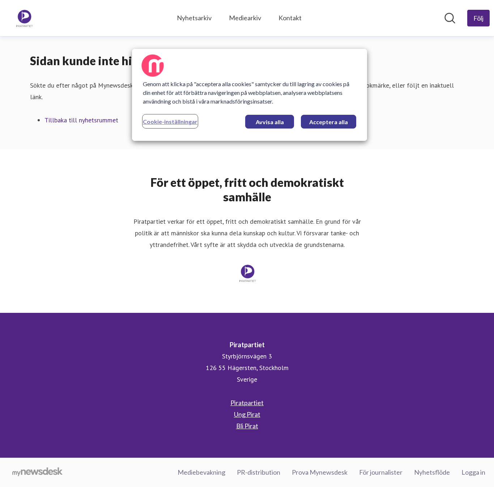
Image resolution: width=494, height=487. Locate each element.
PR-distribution (258, 472)
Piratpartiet (247, 403)
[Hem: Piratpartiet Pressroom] (23, 18)
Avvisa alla (270, 121)
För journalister (381, 472)
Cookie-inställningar (170, 121)
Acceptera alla (328, 121)
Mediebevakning (201, 472)
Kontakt (290, 18)
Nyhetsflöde (432, 472)
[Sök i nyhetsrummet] (450, 18)
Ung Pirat (247, 414)
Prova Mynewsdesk (320, 472)
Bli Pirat (247, 426)
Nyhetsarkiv (194, 18)
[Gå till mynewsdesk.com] (37, 472)
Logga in (473, 472)
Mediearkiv (245, 18)
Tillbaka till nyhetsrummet (81, 120)
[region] (249, 95)
